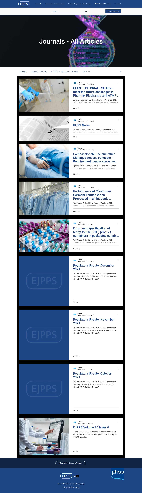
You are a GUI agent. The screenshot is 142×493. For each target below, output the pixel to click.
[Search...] (86, 11)
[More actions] (118, 83)
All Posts (22, 72)
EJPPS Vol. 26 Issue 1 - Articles (64, 72)
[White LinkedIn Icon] (74, 476)
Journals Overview (39, 72)
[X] (77, 476)
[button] (120, 72)
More (85, 72)
